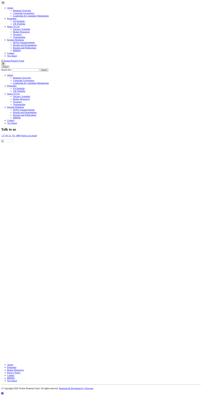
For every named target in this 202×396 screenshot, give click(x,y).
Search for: (6, 70)
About (10, 8)
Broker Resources (21, 32)
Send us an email (29, 135)
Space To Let (13, 26)
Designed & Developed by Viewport (76, 388)
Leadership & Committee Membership (31, 16)
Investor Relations (15, 40)
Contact (10, 53)
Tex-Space (12, 56)
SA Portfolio (19, 21)
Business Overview (22, 10)
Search (5, 67)
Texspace (17, 34)
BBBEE (17, 50)
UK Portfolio (19, 24)
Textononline (19, 37)
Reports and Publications (24, 48)
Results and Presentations (25, 45)
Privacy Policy (14, 372)
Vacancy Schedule (21, 29)
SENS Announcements (24, 42)
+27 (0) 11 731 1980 (10, 135)
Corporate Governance (23, 13)
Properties (11, 18)
